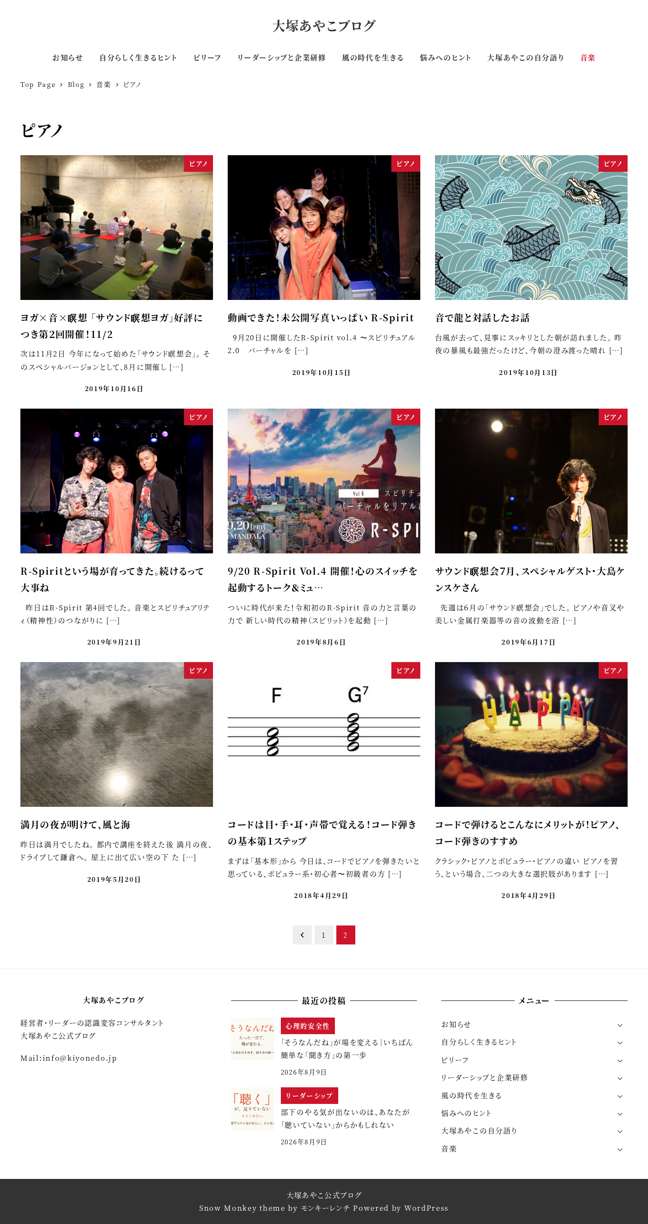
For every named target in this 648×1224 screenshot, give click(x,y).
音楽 (449, 1148)
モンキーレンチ (326, 1208)
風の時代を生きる (471, 1095)
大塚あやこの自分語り (479, 1130)
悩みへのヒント (466, 1113)
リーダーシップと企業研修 (484, 1077)
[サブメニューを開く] (620, 1024)
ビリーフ (455, 1060)
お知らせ (456, 1024)
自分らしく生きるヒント (479, 1041)
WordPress (426, 1208)
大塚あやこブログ (324, 25)
